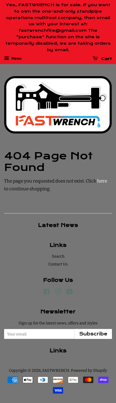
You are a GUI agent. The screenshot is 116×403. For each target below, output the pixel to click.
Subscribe (93, 334)
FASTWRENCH (55, 370)
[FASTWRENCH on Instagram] (58, 292)
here (102, 181)
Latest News (58, 225)
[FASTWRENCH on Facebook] (46, 292)
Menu (16, 59)
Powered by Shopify (89, 370)
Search (58, 256)
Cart (106, 58)
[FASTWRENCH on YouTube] (69, 292)
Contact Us (58, 264)
